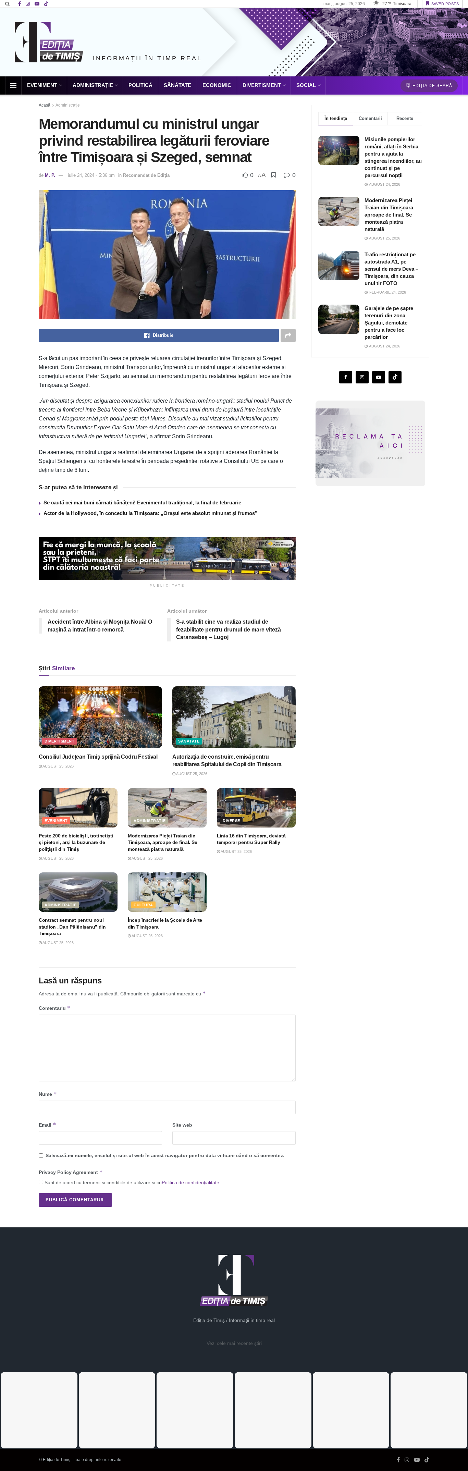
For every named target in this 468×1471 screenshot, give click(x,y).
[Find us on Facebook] (19, 4)
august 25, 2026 (58, 766)
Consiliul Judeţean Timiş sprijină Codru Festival (98, 757)
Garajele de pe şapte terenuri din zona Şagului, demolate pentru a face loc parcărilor (389, 322)
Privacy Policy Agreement (71, 1172)
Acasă (44, 105)
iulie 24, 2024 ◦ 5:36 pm (91, 175)
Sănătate (177, 85)
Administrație (93, 85)
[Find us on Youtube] (37, 4)
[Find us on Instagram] (28, 4)
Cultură (143, 905)
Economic (216, 85)
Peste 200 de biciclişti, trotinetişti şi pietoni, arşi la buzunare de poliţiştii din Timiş (76, 842)
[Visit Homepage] (49, 42)
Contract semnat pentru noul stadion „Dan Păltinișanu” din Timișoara (72, 926)
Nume (48, 1094)
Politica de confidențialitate (190, 1182)
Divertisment (262, 85)
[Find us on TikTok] (46, 4)
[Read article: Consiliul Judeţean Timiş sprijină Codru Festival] (100, 717)
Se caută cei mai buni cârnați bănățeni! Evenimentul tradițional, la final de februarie (142, 502)
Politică (140, 85)
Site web (182, 1125)
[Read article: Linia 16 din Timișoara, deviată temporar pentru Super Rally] (256, 808)
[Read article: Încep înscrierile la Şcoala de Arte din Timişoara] (167, 892)
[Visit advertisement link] (167, 558)
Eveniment (42, 85)
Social (306, 85)
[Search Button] (7, 4)
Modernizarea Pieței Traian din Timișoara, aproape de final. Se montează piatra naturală (162, 842)
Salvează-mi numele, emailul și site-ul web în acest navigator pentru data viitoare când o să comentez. (165, 1155)
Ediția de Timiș (56, 1459)
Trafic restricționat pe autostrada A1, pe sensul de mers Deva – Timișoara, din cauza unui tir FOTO (391, 269)
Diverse (231, 821)
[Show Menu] (13, 85)
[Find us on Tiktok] (395, 377)
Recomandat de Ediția (146, 175)
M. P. (50, 175)
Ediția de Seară (431, 85)
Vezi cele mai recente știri (234, 1343)
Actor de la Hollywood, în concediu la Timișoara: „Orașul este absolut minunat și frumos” (151, 513)
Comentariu (55, 1008)
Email (47, 1124)
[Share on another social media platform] (288, 335)
